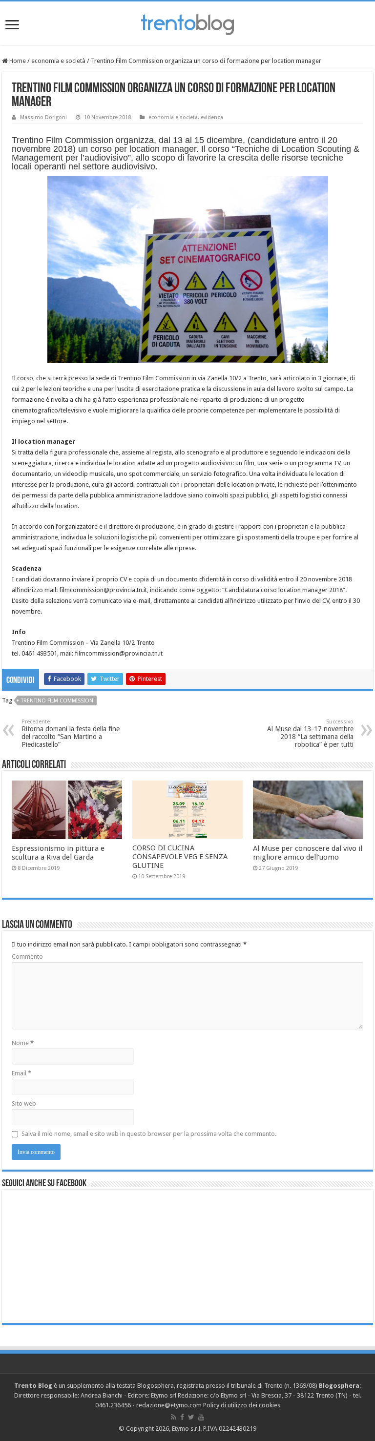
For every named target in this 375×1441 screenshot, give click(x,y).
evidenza (212, 117)
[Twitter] (191, 1417)
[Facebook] (182, 1417)
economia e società (58, 60)
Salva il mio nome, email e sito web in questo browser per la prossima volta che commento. (148, 1133)
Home (17, 60)
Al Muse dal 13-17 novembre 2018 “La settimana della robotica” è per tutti (310, 733)
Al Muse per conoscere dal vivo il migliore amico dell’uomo (307, 853)
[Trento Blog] (187, 23)
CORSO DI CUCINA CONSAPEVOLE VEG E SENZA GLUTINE (180, 857)
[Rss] (173, 1417)
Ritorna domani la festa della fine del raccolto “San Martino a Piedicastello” (70, 733)
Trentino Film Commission (57, 701)
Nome (23, 1043)
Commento (27, 956)
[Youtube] (201, 1417)
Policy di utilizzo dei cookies (241, 1405)
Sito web (24, 1103)
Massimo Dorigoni (43, 117)
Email (21, 1073)
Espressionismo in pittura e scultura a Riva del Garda (58, 853)
